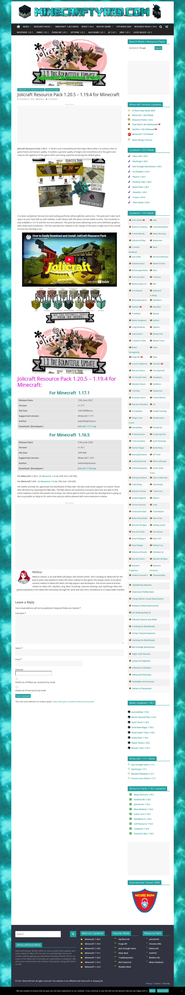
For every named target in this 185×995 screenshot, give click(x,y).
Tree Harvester (138, 441)
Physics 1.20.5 (139, 176)
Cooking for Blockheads (143, 626)
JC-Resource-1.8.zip (49, 476)
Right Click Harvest (141, 654)
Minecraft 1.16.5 (93, 957)
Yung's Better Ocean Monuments (148, 598)
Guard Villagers (139, 538)
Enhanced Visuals (139, 552)
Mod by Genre (104, 26)
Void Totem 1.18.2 (140, 722)
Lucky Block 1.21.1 (143, 32)
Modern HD (154, 957)
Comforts (157, 384)
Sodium (155, 320)
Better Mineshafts (139, 518)
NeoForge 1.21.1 (25, 32)
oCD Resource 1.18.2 (143, 824)
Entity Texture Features (143, 633)
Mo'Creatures (125, 962)
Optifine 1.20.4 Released (143, 129)
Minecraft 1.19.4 (93, 944)
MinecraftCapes (160, 461)
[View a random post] (167, 26)
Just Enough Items (127, 948)
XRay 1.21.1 (125, 32)
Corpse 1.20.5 (139, 197)
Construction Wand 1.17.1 (143, 778)
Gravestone (158, 532)
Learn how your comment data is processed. (73, 701)
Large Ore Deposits (141, 661)
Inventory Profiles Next (143, 592)
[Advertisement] (69, 124)
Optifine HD (124, 939)
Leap (155, 504)
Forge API (123, 944)
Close (152, 990)
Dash (155, 347)
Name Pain (157, 518)
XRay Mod (124, 953)
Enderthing (158, 448)
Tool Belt (136, 391)
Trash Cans (157, 491)
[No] (181, 991)
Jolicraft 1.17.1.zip (87, 426)
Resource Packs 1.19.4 (145, 26)
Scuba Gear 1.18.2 (140, 737)
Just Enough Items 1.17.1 (143, 764)
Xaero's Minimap (160, 477)
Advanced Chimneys (141, 674)
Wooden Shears (139, 384)
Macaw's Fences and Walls (144, 619)
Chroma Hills (155, 944)
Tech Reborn (158, 511)
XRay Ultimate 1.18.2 (144, 794)
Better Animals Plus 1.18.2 (144, 717)
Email (18, 659)
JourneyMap (137, 427)
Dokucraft (154, 948)
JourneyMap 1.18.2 (140, 712)
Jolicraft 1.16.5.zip (87, 468)
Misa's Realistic (157, 962)
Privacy (149, 983)
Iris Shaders (137, 411)
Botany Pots (158, 334)
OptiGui (156, 327)
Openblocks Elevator (142, 585)
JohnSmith (154, 939)
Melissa (41, 99)
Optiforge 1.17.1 (139, 769)
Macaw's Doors (138, 370)
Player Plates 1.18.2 (141, 743)
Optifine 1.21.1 (78, 32)
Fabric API (156, 538)
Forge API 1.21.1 (59, 32)
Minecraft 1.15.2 (92, 962)
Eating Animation (139, 477)
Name (18, 648)
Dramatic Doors (138, 397)
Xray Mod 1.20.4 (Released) (145, 124)
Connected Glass (139, 511)
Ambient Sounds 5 (139, 575)
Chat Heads (158, 484)
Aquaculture (137, 334)
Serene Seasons (139, 504)
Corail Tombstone (139, 364)
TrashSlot (136, 313)
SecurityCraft (158, 370)
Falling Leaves (159, 525)
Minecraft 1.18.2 (93, 948)
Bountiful (157, 307)
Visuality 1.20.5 (140, 192)
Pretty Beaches (138, 434)
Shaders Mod (125, 967)
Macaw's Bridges (139, 525)
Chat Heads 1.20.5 (141, 202)
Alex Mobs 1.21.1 (96, 32)
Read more (163, 990)
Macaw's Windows (140, 404)
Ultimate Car (158, 552)
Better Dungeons (139, 320)
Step (155, 357)
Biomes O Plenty (139, 491)
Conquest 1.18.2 (141, 828)
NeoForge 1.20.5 (140, 161)
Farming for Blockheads (143, 640)
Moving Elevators (139, 454)
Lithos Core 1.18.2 (142, 814)
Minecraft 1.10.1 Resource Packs (31, 90)
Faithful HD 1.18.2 (142, 799)
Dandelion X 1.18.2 (142, 819)
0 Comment (52, 99)
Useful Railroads (139, 461)
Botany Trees (158, 340)
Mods (26, 26)
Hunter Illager (138, 448)
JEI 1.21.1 (112, 32)
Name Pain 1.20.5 (141, 187)
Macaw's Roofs (138, 532)
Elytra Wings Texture (142, 140)
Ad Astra (156, 364)
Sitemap (166, 983)
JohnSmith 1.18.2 (142, 804)
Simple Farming (160, 411)
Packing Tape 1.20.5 (142, 182)
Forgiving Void (159, 434)
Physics (156, 498)
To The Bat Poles (139, 377)
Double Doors (158, 418)
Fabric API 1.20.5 (140, 156)
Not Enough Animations (143, 647)
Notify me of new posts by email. (30, 690)
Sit (154, 404)
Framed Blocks (159, 397)
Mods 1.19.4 (87, 26)
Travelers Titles (139, 340)
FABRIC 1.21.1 (42, 32)
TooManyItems (126, 957)
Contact (157, 983)
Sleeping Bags (159, 575)
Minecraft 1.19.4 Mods (142, 134)
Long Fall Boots (138, 327)
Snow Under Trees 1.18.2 (143, 732)
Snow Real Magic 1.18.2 (142, 727)
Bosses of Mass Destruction (145, 605)
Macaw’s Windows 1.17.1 (142, 773)
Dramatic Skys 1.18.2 (144, 833)
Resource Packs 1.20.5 (142, 119)
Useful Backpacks (139, 468)
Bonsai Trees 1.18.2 (141, 748)
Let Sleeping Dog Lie (141, 612)
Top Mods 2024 (123, 26)
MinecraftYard (28, 981)
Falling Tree (157, 545)
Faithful (153, 953)
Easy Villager (137, 545)
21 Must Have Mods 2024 (143, 110)
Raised (156, 313)
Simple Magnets (139, 498)
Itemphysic (157, 377)
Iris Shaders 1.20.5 (141, 171)
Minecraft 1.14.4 (92, 967)
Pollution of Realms (141, 667)
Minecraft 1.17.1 (93, 953)
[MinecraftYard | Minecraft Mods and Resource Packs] (91, 5)
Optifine (135, 307)
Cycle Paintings (159, 441)
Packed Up (157, 427)
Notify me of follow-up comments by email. (35, 682)
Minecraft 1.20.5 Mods (66, 26)
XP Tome (156, 454)
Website (19, 669)
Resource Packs (42, 26)
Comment (20, 613)
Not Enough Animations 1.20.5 (147, 166)
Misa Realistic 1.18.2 (143, 809)
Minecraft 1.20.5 (92, 939)
